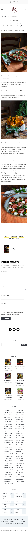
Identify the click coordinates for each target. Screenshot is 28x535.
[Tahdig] (6, 248)
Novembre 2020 (8, 481)
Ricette (23, 26)
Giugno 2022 (19, 458)
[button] (2, 9)
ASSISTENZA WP (14, 532)
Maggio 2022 (8, 461)
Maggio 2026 (8, 410)
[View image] (14, 53)
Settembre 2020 (8, 483)
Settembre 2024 (19, 428)
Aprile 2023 (20, 447)
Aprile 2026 (20, 410)
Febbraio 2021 (20, 477)
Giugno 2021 (19, 472)
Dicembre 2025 (20, 415)
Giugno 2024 (8, 433)
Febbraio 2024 (8, 438)
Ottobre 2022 (20, 454)
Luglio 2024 (20, 431)
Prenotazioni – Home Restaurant (14, 523)
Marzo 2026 (8, 412)
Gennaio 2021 (8, 479)
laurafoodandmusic (12, 24)
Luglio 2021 (8, 472)
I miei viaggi (4, 521)
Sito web (3, 304)
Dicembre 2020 (20, 479)
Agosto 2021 (19, 470)
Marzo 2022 (8, 463)
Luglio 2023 (8, 445)
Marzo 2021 (8, 477)
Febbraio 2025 (8, 424)
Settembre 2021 (8, 470)
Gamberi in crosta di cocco (8, 367)
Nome (2, 287)
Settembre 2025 (19, 417)
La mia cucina (8, 519)
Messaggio (4, 271)
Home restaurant (19, 519)
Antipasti (17, 26)
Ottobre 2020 (20, 481)
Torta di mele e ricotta (20, 396)
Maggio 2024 (20, 433)
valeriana (11, 238)
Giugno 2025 (8, 419)
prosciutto (14, 236)
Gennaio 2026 (8, 415)
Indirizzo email (5, 295)
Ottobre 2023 (20, 440)
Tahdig (13, 249)
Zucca (17, 238)
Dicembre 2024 (8, 426)
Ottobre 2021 (20, 467)
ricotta (21, 236)
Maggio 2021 (8, 474)
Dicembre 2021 (20, 465)
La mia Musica (23, 521)
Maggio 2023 (8, 447)
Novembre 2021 (8, 467)
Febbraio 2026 (20, 412)
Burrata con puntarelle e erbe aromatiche (20, 382)
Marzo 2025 (19, 422)
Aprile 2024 (8, 435)
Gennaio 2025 (20, 424)
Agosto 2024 (8, 431)
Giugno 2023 (19, 445)
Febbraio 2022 (20, 463)
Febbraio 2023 (20, 449)
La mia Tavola (13, 521)
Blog (6, 16)
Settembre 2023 (8, 442)
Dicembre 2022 (20, 451)
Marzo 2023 (8, 449)
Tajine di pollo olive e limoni (8, 396)
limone (6, 236)
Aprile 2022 (20, 461)
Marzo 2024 (19, 435)
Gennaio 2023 (8, 451)
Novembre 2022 (8, 454)
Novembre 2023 (8, 440)
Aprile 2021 (20, 474)
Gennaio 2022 (8, 465)
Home (2, 16)
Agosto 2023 (19, 442)
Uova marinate (8, 380)
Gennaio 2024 (20, 438)
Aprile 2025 (8, 422)
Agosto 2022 (19, 456)
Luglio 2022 (8, 458)
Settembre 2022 (8, 456)
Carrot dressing (20, 366)
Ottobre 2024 (8, 428)
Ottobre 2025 (8, 417)
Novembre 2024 (19, 426)
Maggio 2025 (19, 419)
